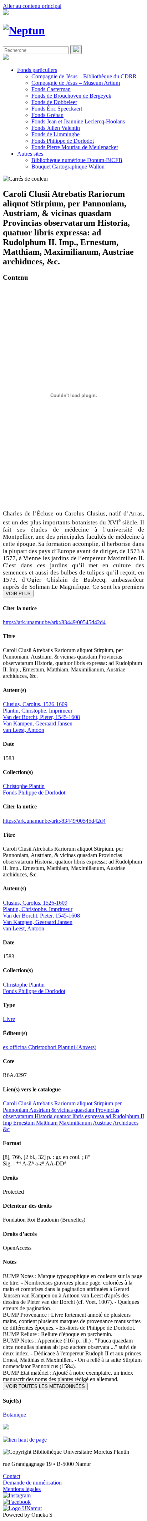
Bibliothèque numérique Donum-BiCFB (76, 160)
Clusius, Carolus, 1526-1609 (35, 704)
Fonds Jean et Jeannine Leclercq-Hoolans (78, 121)
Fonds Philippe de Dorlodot (62, 141)
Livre (9, 1019)
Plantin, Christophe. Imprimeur (37, 711)
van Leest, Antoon (23, 730)
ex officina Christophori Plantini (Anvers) (49, 1047)
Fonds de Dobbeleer (54, 102)
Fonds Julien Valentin (55, 128)
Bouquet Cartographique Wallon (68, 166)
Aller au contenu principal (32, 6)
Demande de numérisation (32, 1483)
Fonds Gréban (47, 115)
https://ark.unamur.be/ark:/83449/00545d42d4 (54, 622)
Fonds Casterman (51, 89)
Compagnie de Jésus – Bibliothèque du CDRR (84, 76)
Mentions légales (22, 1489)
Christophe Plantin (24, 786)
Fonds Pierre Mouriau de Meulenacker (74, 147)
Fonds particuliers (37, 70)
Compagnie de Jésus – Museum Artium (75, 83)
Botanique (14, 1415)
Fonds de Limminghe (55, 134)
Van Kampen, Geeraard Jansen (37, 723)
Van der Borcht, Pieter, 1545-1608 (41, 717)
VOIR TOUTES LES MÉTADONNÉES (45, 1386)
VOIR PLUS (18, 593)
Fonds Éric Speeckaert (56, 109)
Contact (11, 1476)
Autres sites (30, 154)
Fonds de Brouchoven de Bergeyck (71, 96)
